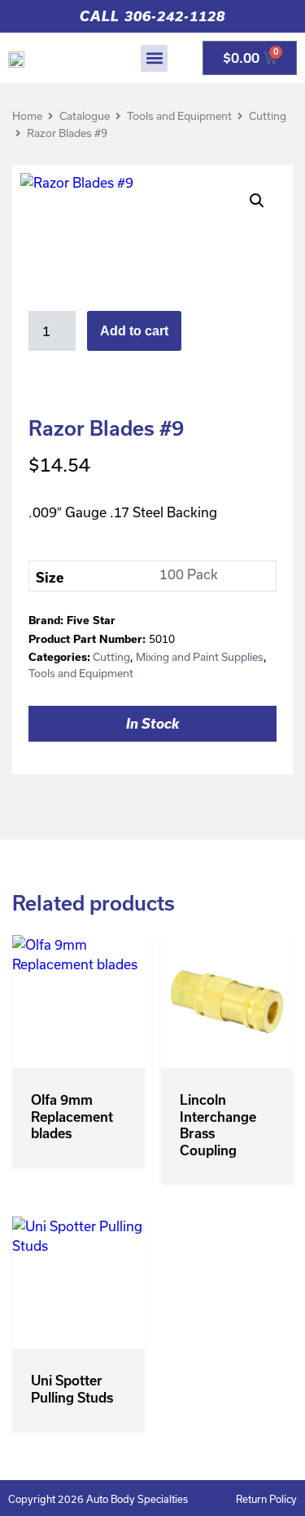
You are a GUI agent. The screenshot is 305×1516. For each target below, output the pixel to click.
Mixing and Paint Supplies (200, 656)
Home (27, 115)
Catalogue (84, 115)
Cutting (267, 115)
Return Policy (266, 1499)
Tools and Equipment (179, 115)
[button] (154, 58)
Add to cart (134, 331)
